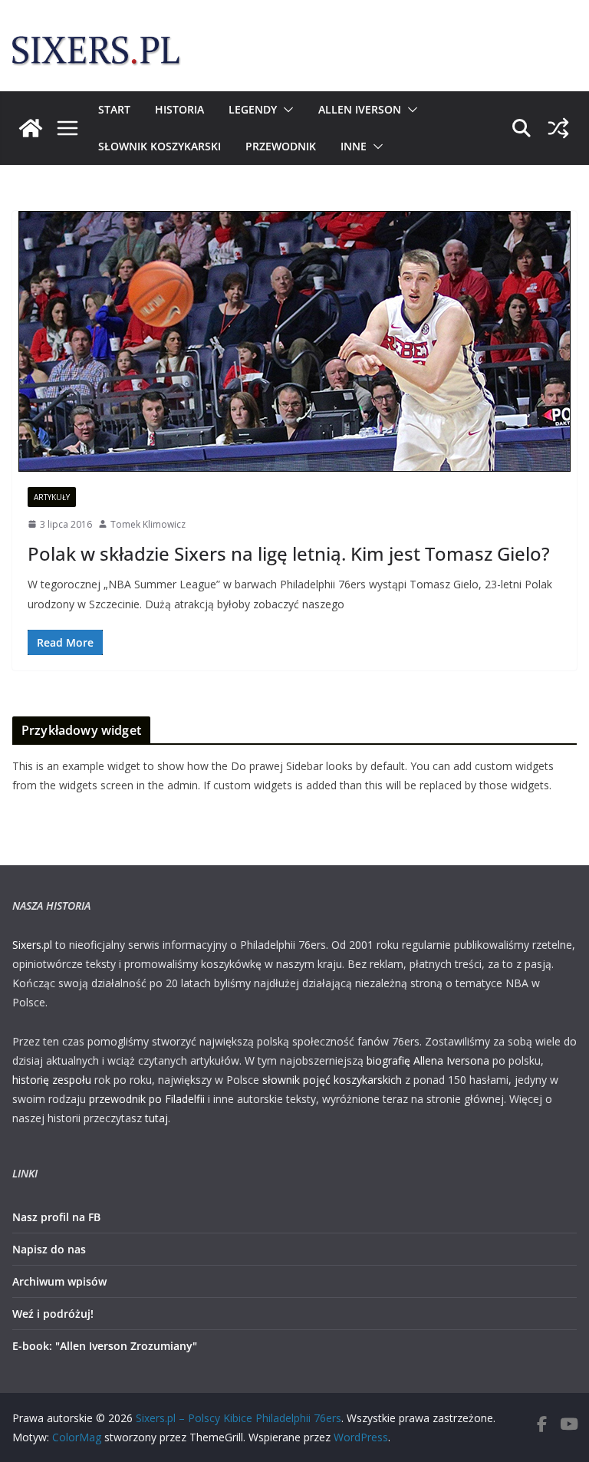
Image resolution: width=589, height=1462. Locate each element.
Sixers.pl (32, 944)
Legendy (253, 109)
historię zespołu (51, 1079)
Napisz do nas (49, 1249)
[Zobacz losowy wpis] (558, 128)
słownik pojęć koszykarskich (332, 1079)
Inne (354, 146)
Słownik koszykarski (159, 146)
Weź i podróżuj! (53, 1313)
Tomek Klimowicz (148, 524)
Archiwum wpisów (59, 1281)
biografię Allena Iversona (428, 1060)
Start (114, 109)
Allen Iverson (359, 109)
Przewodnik (280, 146)
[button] (285, 109)
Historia (179, 109)
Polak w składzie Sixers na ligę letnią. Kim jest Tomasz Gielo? (289, 553)
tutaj (156, 1118)
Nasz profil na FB (56, 1217)
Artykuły (52, 497)
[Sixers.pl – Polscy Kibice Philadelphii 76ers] (30, 128)
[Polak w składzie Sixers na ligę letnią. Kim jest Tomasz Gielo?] (294, 341)
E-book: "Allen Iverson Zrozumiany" (104, 1346)
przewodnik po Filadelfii (147, 1099)
